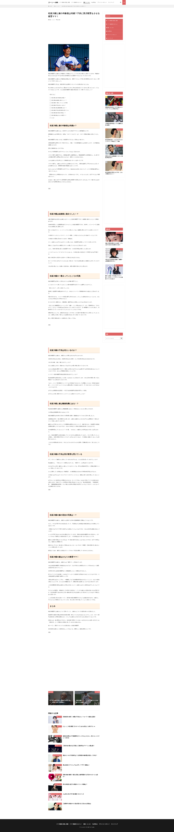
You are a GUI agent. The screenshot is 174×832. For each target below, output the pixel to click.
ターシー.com (53, 2)
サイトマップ (111, 2)
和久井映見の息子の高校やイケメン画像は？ (75, 784)
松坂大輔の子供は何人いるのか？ (58, 105)
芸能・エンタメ (86, 2)
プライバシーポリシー (102, 2)
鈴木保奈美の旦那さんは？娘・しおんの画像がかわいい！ (114, 173)
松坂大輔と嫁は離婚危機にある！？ (58, 107)
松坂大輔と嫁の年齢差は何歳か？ (58, 97)
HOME (50, 6)
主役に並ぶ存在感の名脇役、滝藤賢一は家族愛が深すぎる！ (114, 260)
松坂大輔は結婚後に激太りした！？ (58, 100)
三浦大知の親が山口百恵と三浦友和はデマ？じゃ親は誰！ (79, 745)
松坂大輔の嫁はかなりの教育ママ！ (58, 115)
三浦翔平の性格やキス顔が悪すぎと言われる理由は (77, 803)
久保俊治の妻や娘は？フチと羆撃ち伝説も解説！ (114, 124)
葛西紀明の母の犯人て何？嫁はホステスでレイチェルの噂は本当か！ (114, 108)
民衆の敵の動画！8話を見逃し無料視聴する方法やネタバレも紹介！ (80, 775)
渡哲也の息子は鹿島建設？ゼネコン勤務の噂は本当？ (114, 156)
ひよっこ (59, 726)
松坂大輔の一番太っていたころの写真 (59, 102)
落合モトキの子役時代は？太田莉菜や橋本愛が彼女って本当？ (80, 755)
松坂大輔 (58, 19)
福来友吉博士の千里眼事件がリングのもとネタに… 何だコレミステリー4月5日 (81, 737)
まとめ (52, 117)
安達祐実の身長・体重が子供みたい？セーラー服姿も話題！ (79, 716)
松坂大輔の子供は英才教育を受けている (59, 110)
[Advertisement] (74, 30)
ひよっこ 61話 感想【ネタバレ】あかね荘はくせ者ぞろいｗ (79, 726)
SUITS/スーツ (120, 129)
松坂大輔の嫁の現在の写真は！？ (58, 112)
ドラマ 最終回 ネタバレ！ (76, 2)
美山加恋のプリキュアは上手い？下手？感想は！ (76, 765)
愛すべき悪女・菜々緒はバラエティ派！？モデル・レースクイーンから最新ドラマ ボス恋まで (114, 277)
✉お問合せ (93, 2)
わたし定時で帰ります (57, 755)
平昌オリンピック (119, 96)
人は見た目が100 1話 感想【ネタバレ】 (73, 794)
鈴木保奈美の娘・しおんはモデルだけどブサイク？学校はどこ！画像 (114, 140)
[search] (121, 338)
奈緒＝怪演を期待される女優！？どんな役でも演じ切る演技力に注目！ (114, 244)
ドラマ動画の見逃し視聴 (64, 2)
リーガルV (59, 716)
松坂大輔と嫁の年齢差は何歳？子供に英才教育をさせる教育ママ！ (74, 6)
